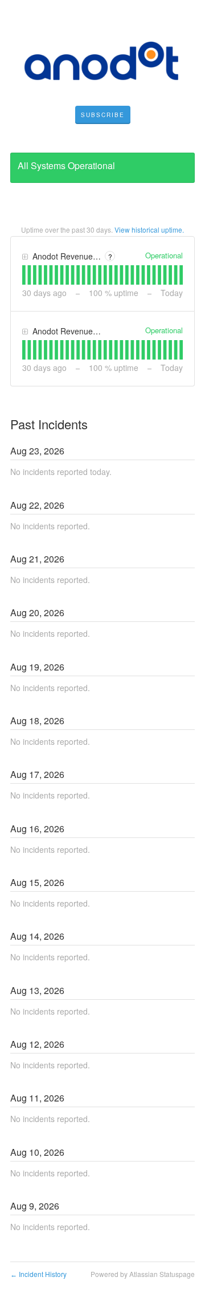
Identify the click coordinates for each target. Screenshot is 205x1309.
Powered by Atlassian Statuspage (143, 1274)
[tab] (24, 275)
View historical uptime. (149, 229)
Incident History (38, 1274)
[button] (102, 115)
